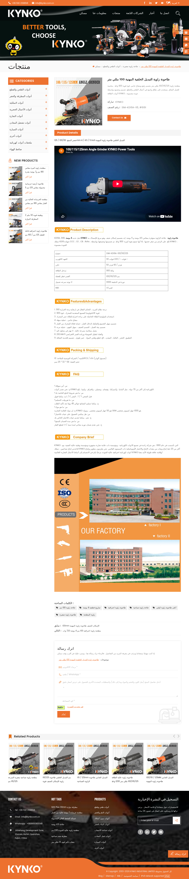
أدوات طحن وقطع (101, 807)
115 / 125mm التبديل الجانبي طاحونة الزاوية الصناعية (58, 779)
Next (178, 736)
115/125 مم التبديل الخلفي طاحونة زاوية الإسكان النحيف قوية (22, 779)
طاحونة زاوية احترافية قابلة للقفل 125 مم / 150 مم (36, 233)
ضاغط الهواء (16, 149)
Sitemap (110, 876)
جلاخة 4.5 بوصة (57, 824)
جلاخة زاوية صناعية (141, 607)
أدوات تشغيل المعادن (20, 123)
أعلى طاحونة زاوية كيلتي (166, 607)
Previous (174, 736)
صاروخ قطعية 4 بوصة (91, 607)
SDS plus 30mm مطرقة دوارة (64, 807)
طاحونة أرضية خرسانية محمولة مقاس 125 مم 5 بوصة (35, 186)
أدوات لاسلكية (16, 103)
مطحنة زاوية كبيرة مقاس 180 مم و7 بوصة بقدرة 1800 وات (35, 170)
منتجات (116, 13)
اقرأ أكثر (28, 177)
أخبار (151, 13)
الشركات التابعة (134, 13)
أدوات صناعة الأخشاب (103, 830)
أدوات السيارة (16, 129)
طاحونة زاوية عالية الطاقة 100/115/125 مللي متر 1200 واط (90, 779)
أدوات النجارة (16, 116)
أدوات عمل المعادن (102, 836)
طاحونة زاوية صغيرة (68, 614)
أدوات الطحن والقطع (111, 66)
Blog (100, 876)
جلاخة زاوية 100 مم (67, 607)
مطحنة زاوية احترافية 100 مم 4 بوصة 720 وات (82, 630)
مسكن (83, 13)
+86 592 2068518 (20, 3)
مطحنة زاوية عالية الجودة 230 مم (65, 830)
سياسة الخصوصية (131, 876)
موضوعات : (84, 659)
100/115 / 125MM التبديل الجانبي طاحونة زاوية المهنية (125, 779)
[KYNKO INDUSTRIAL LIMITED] (25, 13)
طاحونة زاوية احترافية (117, 607)
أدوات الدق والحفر (101, 812)
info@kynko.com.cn (44, 3)
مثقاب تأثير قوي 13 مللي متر (62, 842)
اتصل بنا (164, 13)
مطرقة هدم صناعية (59, 836)
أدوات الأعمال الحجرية (20, 109)
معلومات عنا (99, 13)
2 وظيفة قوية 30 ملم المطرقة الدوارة (34, 217)
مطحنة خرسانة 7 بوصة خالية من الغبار (66, 812)
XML (119, 876)
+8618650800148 (35, 823)
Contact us (117, 117)
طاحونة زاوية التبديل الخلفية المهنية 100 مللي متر (79, 659)
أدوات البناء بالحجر (101, 824)
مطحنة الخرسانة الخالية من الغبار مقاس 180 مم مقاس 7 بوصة (36, 201)
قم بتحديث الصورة (75, 706)
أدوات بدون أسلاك (101, 818)
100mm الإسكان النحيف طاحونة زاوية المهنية (80, 625)
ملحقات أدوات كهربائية (21, 143)
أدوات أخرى (15, 136)
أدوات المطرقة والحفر (21, 96)
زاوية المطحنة (89, 614)
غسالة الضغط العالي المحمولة (63, 818)
